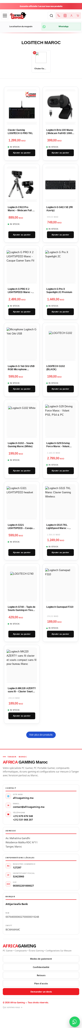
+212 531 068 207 (23, 819)
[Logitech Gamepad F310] (60, 583)
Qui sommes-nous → (12, 1007)
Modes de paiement (41, 958)
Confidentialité (41, 967)
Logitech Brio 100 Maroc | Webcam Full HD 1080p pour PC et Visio (59, 133)
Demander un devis (41, 991)
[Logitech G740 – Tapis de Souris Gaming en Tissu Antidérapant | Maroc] (21, 583)
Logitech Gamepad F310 (59, 607)
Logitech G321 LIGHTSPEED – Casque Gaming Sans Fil (21, 528)
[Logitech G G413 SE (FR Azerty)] (60, 184)
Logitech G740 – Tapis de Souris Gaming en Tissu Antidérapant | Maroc (21, 610)
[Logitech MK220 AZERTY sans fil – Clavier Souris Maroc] (22, 665)
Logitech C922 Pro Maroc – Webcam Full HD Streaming (22, 210)
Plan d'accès (41, 983)
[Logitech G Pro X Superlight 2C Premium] (60, 265)
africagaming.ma (23, 798)
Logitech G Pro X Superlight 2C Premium (59, 291)
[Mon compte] (71, 15)
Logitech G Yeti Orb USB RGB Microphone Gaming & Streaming (21, 369)
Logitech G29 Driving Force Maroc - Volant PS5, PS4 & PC (58, 446)
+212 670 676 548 (23, 816)
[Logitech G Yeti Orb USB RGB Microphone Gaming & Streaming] (22, 343)
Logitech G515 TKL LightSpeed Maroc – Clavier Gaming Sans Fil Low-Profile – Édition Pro (59, 530)
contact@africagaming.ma (28, 807)
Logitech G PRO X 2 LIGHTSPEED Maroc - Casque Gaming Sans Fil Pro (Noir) (21, 294)
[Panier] (78, 16)
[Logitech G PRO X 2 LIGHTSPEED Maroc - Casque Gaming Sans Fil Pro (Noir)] (22, 265)
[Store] (65, 15)
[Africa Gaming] (28, 15)
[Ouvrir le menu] (4, 15)
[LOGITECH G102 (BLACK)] (60, 342)
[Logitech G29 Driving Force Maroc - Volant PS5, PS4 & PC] (60, 419)
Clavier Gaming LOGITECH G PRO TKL (20, 132)
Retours (41, 975)
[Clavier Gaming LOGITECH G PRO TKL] (22, 107)
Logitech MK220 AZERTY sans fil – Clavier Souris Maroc (22, 691)
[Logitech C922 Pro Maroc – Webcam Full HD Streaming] (22, 184)
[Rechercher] (51, 15)
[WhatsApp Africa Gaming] (74, 1022)
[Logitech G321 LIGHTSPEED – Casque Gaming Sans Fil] (22, 501)
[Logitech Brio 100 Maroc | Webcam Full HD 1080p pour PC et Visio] (60, 107)
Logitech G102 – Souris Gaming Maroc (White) (20, 445)
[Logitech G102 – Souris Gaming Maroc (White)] (21, 419)
